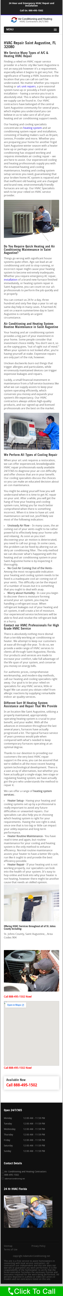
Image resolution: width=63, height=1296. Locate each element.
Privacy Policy (38, 1246)
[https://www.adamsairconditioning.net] (31, 22)
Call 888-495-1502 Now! (18, 997)
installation (10, 279)
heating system (32, 128)
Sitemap (8, 1246)
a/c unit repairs (26, 86)
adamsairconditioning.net (15, 1179)
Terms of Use (10, 1250)
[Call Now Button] (31, 1291)
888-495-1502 (36, 10)
